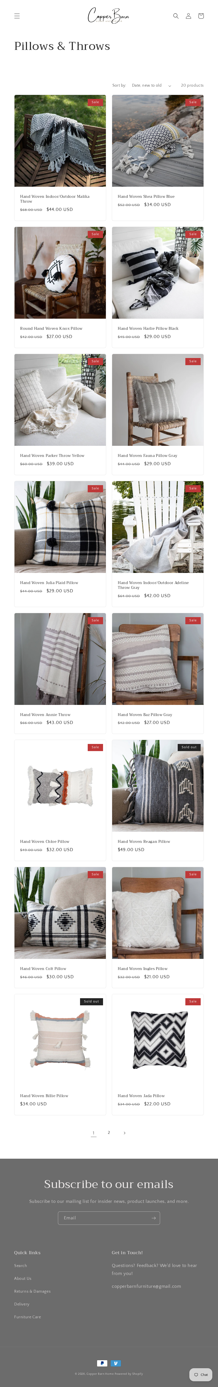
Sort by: (119, 85)
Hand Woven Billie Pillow (44, 1096)
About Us (23, 1278)
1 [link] (94, 1133)
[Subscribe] (153, 1218)
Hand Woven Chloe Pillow (45, 841)
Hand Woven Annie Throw (45, 715)
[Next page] (124, 1133)
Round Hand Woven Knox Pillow (51, 328)
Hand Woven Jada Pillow (141, 1096)
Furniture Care (27, 1317)
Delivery (22, 1304)
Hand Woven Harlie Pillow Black (148, 328)
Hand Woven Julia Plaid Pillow (49, 583)
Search (20, 1266)
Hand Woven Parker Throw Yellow (52, 455)
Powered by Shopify (129, 1374)
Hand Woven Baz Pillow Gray (145, 715)
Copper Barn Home (100, 1374)
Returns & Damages (32, 1291)
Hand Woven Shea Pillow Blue (146, 196)
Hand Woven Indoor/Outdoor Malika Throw (54, 199)
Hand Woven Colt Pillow (43, 969)
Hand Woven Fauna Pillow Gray (147, 455)
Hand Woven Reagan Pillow (144, 841)
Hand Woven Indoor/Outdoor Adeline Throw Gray (153, 585)
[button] (17, 16)
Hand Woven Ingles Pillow (142, 969)
